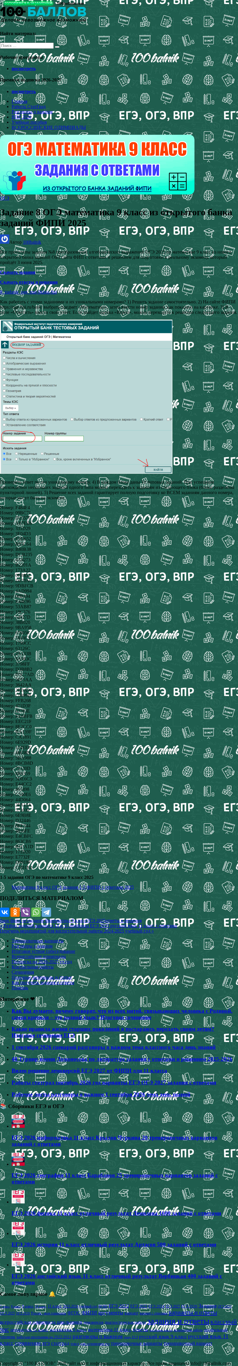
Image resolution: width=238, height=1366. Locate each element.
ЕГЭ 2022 (119, 1306)
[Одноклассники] (15, 912)
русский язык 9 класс (163, 1336)
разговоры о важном (98, 1336)
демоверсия (93, 1322)
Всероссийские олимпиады (39, 956)
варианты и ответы (193, 1312)
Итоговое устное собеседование (43, 951)
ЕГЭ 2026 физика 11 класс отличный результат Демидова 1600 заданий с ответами (116, 1213)
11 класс (55, 1306)
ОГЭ (4, 198)
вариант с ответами (153, 1313)
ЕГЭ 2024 (156, 1306)
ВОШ (102, 1306)
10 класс (40, 1306)
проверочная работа (188, 1330)
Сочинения (23, 972)
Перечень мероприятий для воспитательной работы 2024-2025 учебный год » (77, 930)
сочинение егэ (32, 1343)
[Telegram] (46, 912)
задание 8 (38, 920)
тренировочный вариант (187, 1343)
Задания (208, 1306)
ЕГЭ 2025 (173, 1306)
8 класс (16, 1306)
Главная (19, 101)
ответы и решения (124, 920)
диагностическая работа (125, 1322)
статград (60, 1343)
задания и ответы (178, 1320)
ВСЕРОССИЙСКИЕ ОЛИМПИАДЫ (49, 127)
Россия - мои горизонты (48, 1313)
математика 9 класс (67, 920)
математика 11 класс (109, 1329)
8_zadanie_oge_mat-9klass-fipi (28, 291)
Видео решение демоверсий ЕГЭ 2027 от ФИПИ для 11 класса (89, 1071)
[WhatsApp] (36, 912)
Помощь (20, 987)
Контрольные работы (33, 966)
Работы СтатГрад (29, 106)
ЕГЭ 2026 (189, 1306)
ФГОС (73, 1312)
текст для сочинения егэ (90, 1344)
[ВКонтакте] (4, 912)
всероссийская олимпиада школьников (41, 1322)
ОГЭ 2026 (23, 1313)
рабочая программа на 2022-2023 (44, 1337)
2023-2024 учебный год (80, 1306)
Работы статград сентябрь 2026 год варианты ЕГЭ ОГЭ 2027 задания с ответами (114, 1082)
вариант (131, 1313)
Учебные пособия (29, 122)
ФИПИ (89, 1313)
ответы (140, 1329)
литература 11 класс (29, 1329)
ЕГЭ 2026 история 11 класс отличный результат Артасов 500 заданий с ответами (114, 1244)
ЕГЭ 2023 (138, 1306)
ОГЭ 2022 (225, 1306)
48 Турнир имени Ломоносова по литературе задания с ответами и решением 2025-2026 (122, 1059)
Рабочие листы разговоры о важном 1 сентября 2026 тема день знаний (101, 1094)
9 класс (28, 1306)
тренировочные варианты (136, 1343)
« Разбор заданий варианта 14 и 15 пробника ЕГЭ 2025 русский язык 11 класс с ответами (88, 925)
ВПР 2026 (21, 116)
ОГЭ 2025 (96, 920)
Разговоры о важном (32, 111)
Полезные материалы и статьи (42, 977)
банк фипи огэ (14, 920)
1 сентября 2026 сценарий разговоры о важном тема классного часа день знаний (114, 1047)
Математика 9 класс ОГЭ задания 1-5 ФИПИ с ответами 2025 (73, 887)
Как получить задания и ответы (43, 982)
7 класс (5, 1306)
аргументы (110, 1312)
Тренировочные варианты (38, 940)
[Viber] (25, 912)
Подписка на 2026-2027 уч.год (42, 961)
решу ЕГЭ (131, 1337)
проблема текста (160, 1330)
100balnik (32, 242)
